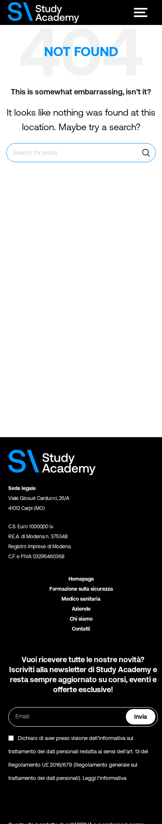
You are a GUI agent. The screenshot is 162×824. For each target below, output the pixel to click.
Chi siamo (81, 619)
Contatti (81, 629)
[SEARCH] (146, 152)
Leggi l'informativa (104, 778)
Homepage (81, 579)
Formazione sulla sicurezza (81, 589)
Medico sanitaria (81, 599)
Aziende (81, 609)
